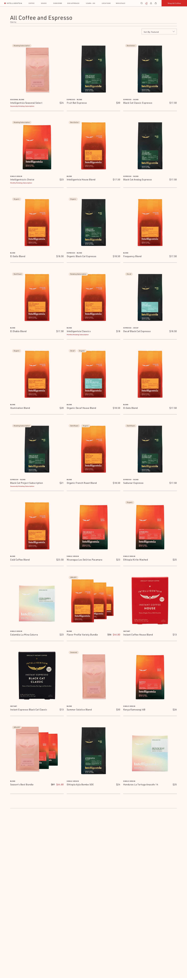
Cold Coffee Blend (20, 559)
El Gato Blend (130, 407)
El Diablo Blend (18, 331)
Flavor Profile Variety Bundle (82, 634)
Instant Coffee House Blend (138, 634)
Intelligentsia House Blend (81, 179)
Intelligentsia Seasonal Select (26, 102)
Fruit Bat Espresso (77, 102)
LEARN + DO (90, 3)
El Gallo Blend (17, 256)
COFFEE (32, 3)
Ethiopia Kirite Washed (135, 559)
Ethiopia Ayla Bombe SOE (80, 784)
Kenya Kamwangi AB (134, 709)
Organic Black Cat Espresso (81, 256)
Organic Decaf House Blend (81, 407)
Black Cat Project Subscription (26, 482)
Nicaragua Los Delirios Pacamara (84, 559)
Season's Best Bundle (21, 784)
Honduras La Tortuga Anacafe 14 (140, 784)
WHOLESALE (120, 3)
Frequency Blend (132, 256)
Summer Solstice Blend (79, 709)
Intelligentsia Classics (79, 331)
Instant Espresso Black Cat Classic (28, 709)
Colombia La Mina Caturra (24, 634)
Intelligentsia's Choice (22, 179)
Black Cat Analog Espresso (137, 179)
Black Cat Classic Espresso (137, 102)
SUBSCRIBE (57, 3)
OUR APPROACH (73, 3)
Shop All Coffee (174, 3)
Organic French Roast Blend (82, 482)
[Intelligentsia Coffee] (13, 3)
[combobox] (159, 31)
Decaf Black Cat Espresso (137, 331)
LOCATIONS (106, 3)
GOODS (44, 3)
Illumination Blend (20, 407)
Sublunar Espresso (133, 482)
